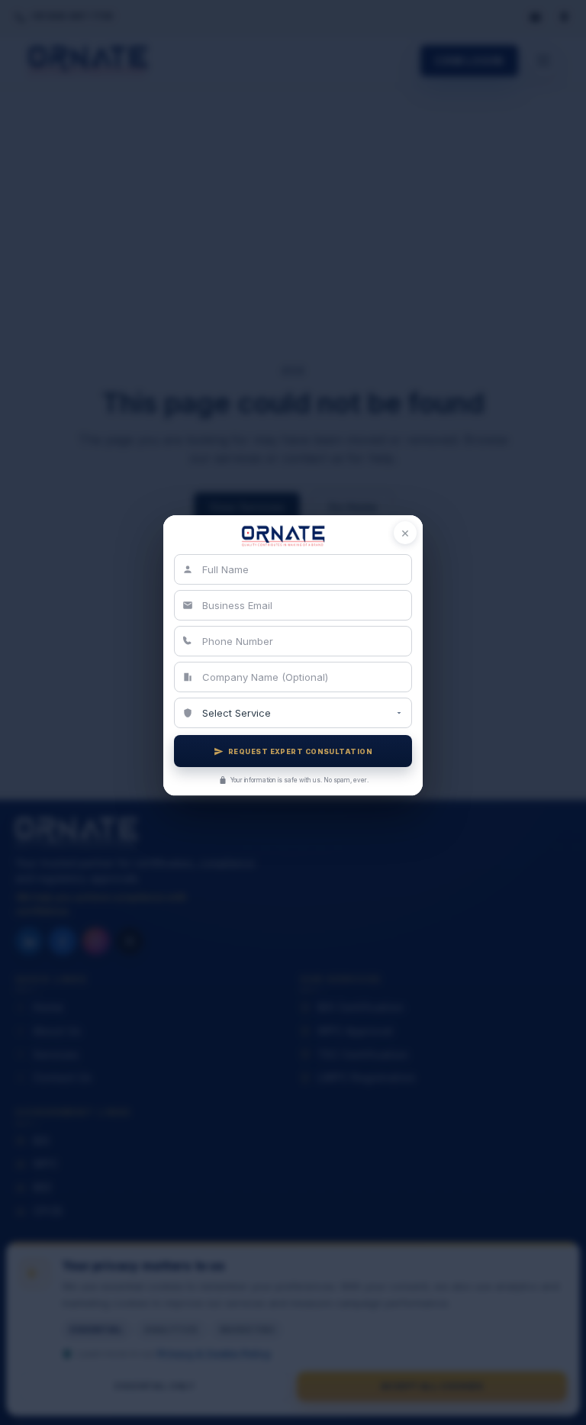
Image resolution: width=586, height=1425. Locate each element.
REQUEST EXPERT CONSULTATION (300, 751)
